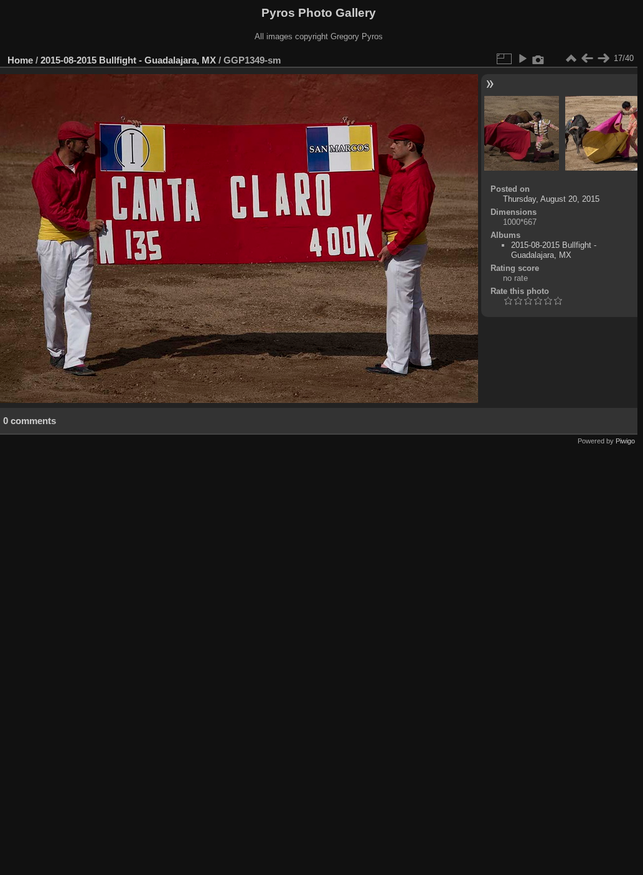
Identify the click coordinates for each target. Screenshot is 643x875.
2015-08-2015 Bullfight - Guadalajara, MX (128, 60)
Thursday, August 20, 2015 (551, 199)
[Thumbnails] (571, 58)
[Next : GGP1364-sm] (603, 58)
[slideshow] (522, 58)
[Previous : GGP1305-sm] (587, 58)
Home (20, 60)
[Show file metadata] (538, 58)
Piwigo (625, 441)
